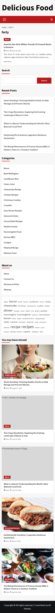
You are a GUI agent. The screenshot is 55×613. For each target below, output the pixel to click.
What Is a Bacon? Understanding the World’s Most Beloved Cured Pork (27, 125)
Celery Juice (9, 184)
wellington (35, 332)
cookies (40, 306)
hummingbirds (24, 314)
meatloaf (13, 322)
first (32, 311)
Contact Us (9, 279)
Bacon (7, 39)
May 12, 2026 (16, 541)
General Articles (11, 216)
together (27, 331)
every (28, 311)
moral (36, 322)
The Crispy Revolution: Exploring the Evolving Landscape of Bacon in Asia (24, 113)
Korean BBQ (9, 237)
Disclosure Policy (11, 284)
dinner (8, 310)
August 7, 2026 (17, 388)
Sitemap (7, 289)
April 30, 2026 (16, 592)
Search (6, 70)
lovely (14, 318)
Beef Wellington (11, 173)
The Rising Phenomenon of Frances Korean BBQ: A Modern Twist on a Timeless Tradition (27, 148)
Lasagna (7, 242)
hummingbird (10, 314)
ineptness (35, 315)
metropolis (22, 322)
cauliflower (34, 302)
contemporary (31, 306)
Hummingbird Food (12, 232)
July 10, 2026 (16, 439)
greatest (44, 311)
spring (12, 331)
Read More (7, 62)
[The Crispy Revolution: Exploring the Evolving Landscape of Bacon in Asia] (27, 413)
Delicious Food (27, 8)
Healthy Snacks (11, 226)
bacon (13, 301)
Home (6, 273)
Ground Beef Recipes (13, 221)
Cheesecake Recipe (12, 189)
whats (41, 332)
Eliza (7, 51)
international (44, 315)
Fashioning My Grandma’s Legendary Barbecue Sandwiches (25, 136)
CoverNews (39, 605)
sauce (42, 327)
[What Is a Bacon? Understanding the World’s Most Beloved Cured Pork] (27, 464)
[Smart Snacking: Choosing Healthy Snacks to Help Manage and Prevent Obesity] (27, 362)
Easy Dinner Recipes (13, 210)
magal (19, 318)
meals (6, 322)
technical (19, 332)
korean (7, 318)
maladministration (28, 318)
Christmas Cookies (12, 200)
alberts (6, 302)
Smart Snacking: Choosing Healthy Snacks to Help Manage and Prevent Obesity (26, 102)
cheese (48, 302)
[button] (4, 19)
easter (23, 311)
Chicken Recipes (11, 195)
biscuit (20, 302)
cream (47, 306)
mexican (30, 322)
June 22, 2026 (16, 490)
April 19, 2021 (16, 51)
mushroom (42, 322)
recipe (15, 327)
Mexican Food (10, 253)
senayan (6, 332)
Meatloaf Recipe (11, 247)
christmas (22, 306)
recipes (27, 326)
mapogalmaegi (40, 318)
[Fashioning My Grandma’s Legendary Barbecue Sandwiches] (27, 514)
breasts (25, 302)
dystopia (16, 311)
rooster (37, 327)
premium (6, 327)
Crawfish (8, 205)
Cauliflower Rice (11, 179)
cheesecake (10, 305)
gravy (37, 311)
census (42, 302)
